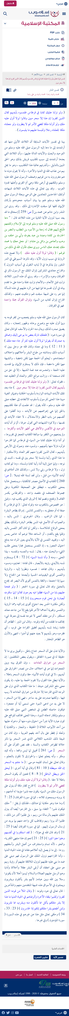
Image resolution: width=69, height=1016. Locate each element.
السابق (16, 935)
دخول (10, 3)
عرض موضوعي (52, 58)
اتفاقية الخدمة (42, 975)
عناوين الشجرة (41, 957)
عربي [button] (60, 3)
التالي (9, 935)
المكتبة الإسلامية (41, 23)
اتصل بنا (29, 975)
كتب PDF (55, 32)
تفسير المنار (50, 75)
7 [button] (57, 103)
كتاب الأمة (53, 39)
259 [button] (34, 103)
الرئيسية (60, 75)
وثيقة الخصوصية (59, 975)
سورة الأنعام (38, 75)
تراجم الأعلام (52, 65)
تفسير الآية (58, 957)
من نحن (19, 975)
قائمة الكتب (54, 52)
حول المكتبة (53, 45)
